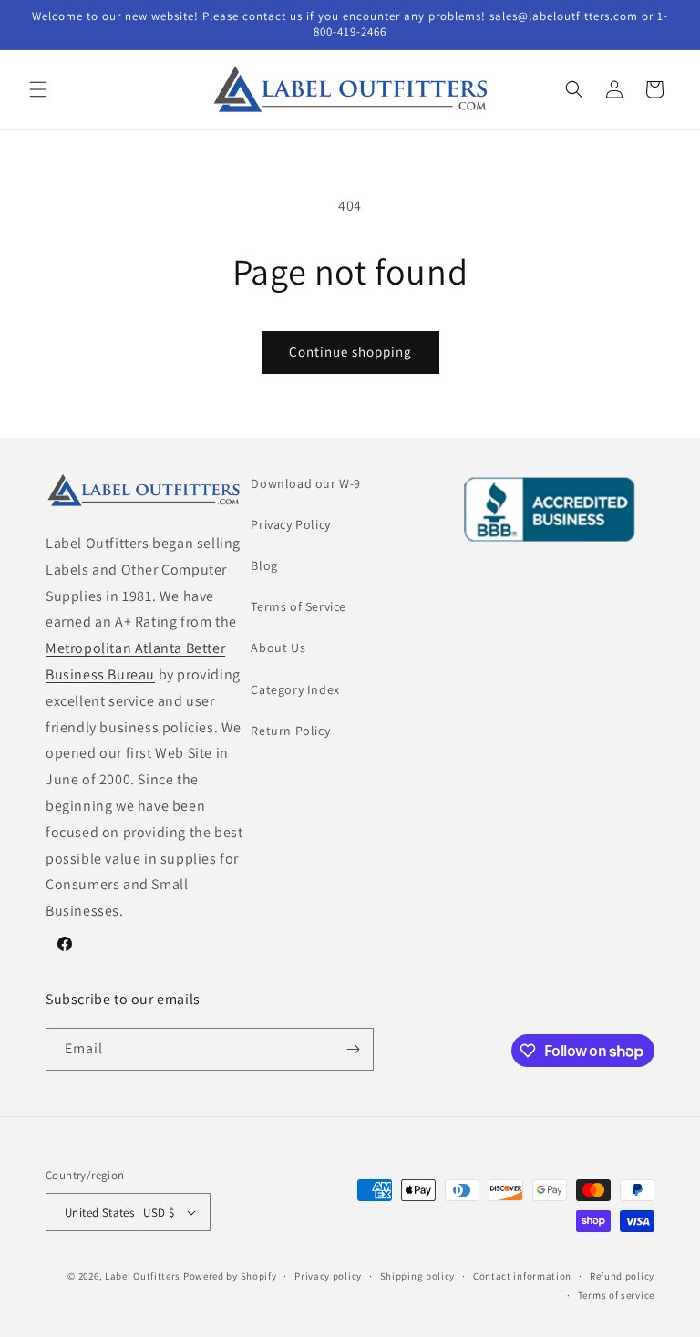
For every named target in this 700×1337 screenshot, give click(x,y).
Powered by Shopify (230, 1276)
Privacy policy (328, 1276)
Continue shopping (350, 351)
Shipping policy (418, 1276)
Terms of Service (298, 606)
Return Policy (290, 730)
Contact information (522, 1276)
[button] (38, 89)
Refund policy (622, 1276)
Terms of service (616, 1295)
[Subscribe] (353, 1049)
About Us (278, 647)
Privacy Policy (290, 524)
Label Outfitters (142, 1276)
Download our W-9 (306, 483)
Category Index (295, 689)
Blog (264, 565)
